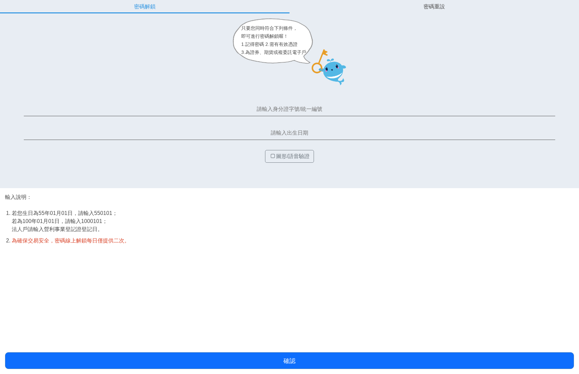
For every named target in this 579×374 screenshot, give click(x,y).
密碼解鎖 (144, 6)
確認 (289, 361)
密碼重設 (434, 6)
